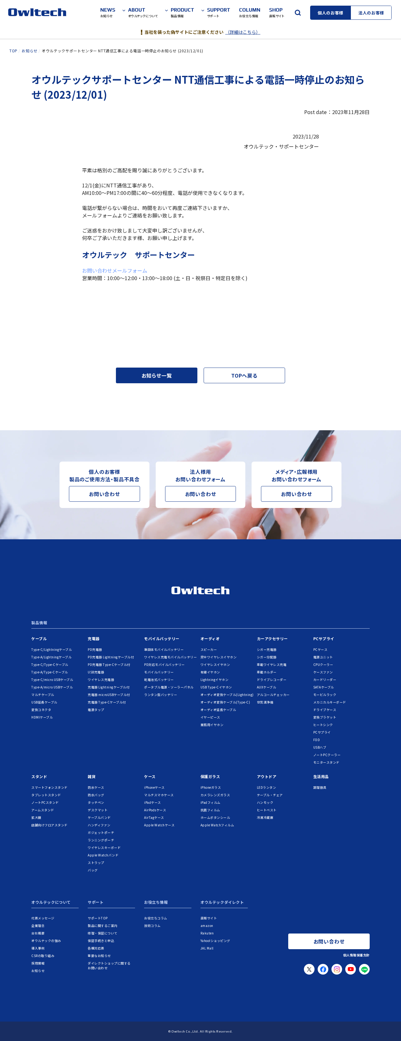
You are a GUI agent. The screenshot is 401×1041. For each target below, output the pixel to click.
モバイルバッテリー (162, 638)
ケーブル (39, 638)
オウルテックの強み (46, 940)
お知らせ (37, 970)
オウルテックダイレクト (222, 902)
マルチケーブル (42, 694)
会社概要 (37, 933)
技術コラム (152, 925)
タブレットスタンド (46, 795)
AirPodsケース (155, 810)
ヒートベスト (267, 810)
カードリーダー (324, 679)
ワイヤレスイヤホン (215, 664)
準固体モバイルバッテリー (164, 649)
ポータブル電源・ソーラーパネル (169, 687)
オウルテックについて (51, 902)
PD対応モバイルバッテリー (164, 664)
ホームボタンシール (215, 817)
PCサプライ (323, 638)
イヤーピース (210, 717)
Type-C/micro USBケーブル (52, 679)
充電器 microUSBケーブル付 (109, 694)
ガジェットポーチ (101, 832)
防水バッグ (96, 795)
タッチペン (96, 802)
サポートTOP (98, 918)
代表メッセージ (43, 918)
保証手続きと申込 (101, 940)
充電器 (94, 638)
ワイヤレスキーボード (104, 847)
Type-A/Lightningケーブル (51, 657)
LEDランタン (266, 787)
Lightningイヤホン (214, 679)
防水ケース (96, 787)
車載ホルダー (267, 672)
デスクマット (97, 810)
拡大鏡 (36, 817)
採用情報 (37, 963)
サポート (95, 902)
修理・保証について (102, 933)
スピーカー (208, 649)
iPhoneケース (154, 787)
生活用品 (321, 776)
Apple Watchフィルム (217, 825)
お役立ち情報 (156, 902)
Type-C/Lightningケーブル (51, 649)
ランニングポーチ (101, 840)
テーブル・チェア (270, 795)
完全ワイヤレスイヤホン (218, 657)
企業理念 (37, 925)
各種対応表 (96, 948)
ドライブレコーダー (272, 679)
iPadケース (152, 802)
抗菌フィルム (210, 810)
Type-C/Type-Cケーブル (49, 664)
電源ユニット (323, 657)
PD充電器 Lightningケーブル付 (111, 657)
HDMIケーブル (42, 717)
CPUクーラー (323, 664)
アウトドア (267, 776)
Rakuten (207, 933)
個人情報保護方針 (356, 955)
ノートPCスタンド (45, 802)
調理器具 (319, 787)
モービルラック (324, 694)
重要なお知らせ (99, 955)
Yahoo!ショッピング (215, 940)
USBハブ (319, 747)
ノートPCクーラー (327, 754)
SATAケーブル (323, 687)
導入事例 (37, 948)
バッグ (93, 870)
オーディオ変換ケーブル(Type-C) (225, 702)
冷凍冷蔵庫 (265, 817)
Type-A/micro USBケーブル (52, 687)
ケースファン (323, 672)
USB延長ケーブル (44, 702)
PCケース (320, 649)
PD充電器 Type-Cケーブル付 (109, 664)
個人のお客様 (330, 13)
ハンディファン (99, 825)
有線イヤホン (210, 672)
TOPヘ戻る (244, 375)
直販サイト (208, 918)
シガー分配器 (267, 657)
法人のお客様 (371, 13)
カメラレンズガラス (215, 795)
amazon (206, 925)
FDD (316, 739)
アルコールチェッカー (273, 694)
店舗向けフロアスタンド (49, 825)
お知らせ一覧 (157, 375)
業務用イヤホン (212, 724)
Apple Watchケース (159, 825)
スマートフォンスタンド (49, 787)
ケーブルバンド (99, 817)
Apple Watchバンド (103, 855)
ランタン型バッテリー (160, 694)
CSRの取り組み (42, 955)
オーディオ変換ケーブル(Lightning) (227, 694)
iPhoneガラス (210, 787)
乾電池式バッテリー (159, 679)
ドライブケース (324, 709)
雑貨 (92, 776)
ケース (150, 776)
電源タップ (96, 709)
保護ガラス (210, 776)
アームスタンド (42, 810)
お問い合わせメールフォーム (114, 270)
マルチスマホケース (159, 795)
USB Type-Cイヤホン (216, 687)
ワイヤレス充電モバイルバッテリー (170, 657)
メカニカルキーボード (329, 702)
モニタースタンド (326, 762)
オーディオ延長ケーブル (218, 709)
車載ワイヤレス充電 (272, 664)
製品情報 (39, 623)
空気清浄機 (265, 702)
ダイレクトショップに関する (109, 965)
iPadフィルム (210, 802)
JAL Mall (207, 948)
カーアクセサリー (272, 638)
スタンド (39, 776)
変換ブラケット (324, 717)
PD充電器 (95, 649)
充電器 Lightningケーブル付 (108, 687)
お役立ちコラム (155, 918)
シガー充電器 (267, 649)
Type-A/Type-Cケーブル (49, 672)
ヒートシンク (323, 724)
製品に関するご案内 (102, 925)
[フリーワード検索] (297, 12)
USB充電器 (96, 672)
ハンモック (265, 802)
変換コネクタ (41, 709)
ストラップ (96, 862)
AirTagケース (154, 817)
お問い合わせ (104, 494)
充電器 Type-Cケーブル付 (107, 702)
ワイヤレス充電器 (101, 679)
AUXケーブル (266, 687)
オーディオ (210, 638)
